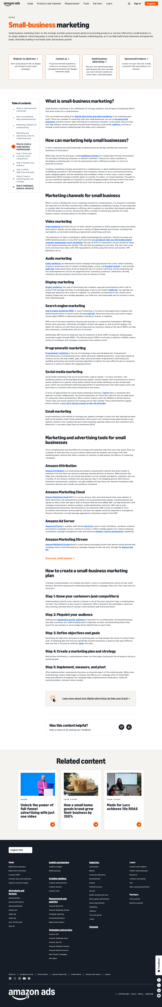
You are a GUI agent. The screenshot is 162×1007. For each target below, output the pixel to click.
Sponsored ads (14, 898)
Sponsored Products (16, 902)
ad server (88, 526)
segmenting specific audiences (71, 619)
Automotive (93, 867)
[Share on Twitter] (159, 985)
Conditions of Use (26, 974)
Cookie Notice (76, 974)
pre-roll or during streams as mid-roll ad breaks (84, 403)
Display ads (13, 910)
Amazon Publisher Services (59, 946)
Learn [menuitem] (132, 862)
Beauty (92, 871)
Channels (93, 926)
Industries (94, 862)
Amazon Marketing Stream (57, 544)
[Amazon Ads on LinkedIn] (10, 978)
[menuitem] (20, 910)
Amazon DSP (54, 934)
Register (151, 3)
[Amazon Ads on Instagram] (19, 978)
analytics (116, 124)
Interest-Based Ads (59, 974)
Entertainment (94, 879)
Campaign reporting (56, 914)
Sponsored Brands (15, 906)
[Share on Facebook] (159, 980)
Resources (133, 875)
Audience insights (55, 867)
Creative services (55, 887)
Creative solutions (57, 878)
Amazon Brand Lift (56, 906)
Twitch (105, 393)
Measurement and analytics (58, 900)
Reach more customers (17, 871)
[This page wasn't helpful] (121, 727)
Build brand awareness (17, 867)
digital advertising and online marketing (93, 116)
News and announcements (140, 887)
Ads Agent (53, 958)
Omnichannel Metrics (57, 918)
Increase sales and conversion (20, 879)
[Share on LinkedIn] (159, 990)
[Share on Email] (159, 996)
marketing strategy (90, 156)
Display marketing (53, 287)
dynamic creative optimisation (109, 531)
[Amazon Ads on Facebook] (29, 978)
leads (81, 643)
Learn (109, 3)
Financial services (95, 887)
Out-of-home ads (15, 922)
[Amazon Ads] (10, 3)
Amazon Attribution (54, 471)
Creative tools (54, 891)
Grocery (92, 891)
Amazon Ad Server (53, 526)
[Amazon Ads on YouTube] (24, 978)
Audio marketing (53, 263)
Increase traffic (14, 875)
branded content (112, 266)
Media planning (54, 871)
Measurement (72, 3)
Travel (91, 919)
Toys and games (95, 915)
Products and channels (49, 3)
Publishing (93, 907)
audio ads (49, 269)
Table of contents (21, 103)
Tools (86, 3)
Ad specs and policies (138, 879)
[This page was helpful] (129, 727)
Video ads (12, 914)
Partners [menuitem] (134, 894)
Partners (97, 3)
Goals (30, 3)
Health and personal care (98, 895)
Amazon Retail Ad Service (58, 950)
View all (12, 926)
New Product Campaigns (58, 954)
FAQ (131, 883)
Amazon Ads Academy (138, 867)
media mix (113, 290)
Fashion (92, 883)
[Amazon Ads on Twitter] (14, 978)
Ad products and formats (16, 892)
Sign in (137, 3)
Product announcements (139, 871)
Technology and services (60, 929)
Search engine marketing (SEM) (59, 311)
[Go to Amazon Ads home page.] (32, 994)
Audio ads (12, 918)
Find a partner (135, 899)
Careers (108, 974)
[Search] (129, 4)
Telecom (92, 911)
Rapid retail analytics (56, 922)
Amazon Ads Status (93, 974)
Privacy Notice (42, 974)
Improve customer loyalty (18, 883)
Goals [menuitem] (11, 862)
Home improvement (97, 903)
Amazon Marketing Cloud (56, 497)
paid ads (91, 313)
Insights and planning (59, 862)
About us (12, 974)
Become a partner (136, 903)
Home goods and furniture (99, 899)
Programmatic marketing (56, 353)
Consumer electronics (97, 875)
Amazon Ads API (55, 942)
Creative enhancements (58, 883)
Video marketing (53, 226)
